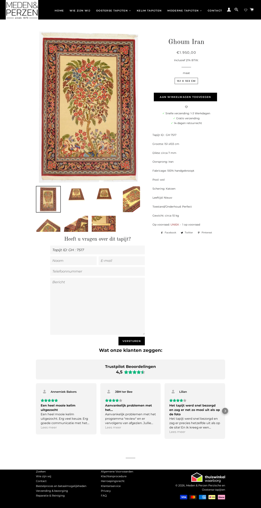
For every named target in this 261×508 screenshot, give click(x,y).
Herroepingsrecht (113, 481)
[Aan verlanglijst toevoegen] (186, 107)
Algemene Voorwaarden (117, 471)
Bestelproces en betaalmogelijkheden (61, 486)
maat (186, 73)
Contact (41, 481)
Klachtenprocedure (113, 476)
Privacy (106, 491)
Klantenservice (111, 486)
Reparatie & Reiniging (50, 495)
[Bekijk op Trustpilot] (44, 392)
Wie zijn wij (43, 476)
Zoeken (41, 471)
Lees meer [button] (49, 427)
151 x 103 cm (186, 80)
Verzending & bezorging (52, 491)
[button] (36, 411)
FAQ (104, 495)
